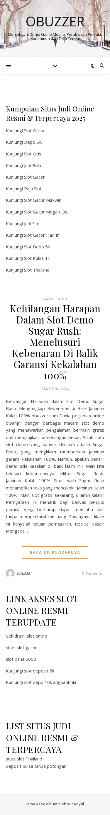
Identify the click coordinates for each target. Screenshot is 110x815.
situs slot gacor (21, 647)
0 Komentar (93, 573)
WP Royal (75, 803)
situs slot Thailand (24, 759)
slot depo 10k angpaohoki (50, 682)
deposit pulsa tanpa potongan (36, 766)
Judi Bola (32, 165)
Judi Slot (32, 223)
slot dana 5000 (21, 659)
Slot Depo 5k (37, 247)
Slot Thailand (37, 270)
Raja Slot (33, 189)
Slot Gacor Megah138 (46, 212)
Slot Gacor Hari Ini (42, 235)
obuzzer (25, 573)
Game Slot (55, 298)
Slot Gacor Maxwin (42, 200)
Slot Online (34, 130)
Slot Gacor (34, 177)
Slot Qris (32, 154)
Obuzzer (55, 21)
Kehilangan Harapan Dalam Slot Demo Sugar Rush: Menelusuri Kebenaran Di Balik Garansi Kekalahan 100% (55, 342)
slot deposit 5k (39, 671)
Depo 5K (33, 142)
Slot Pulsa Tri (37, 258)
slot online (37, 636)
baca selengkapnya (55, 552)
